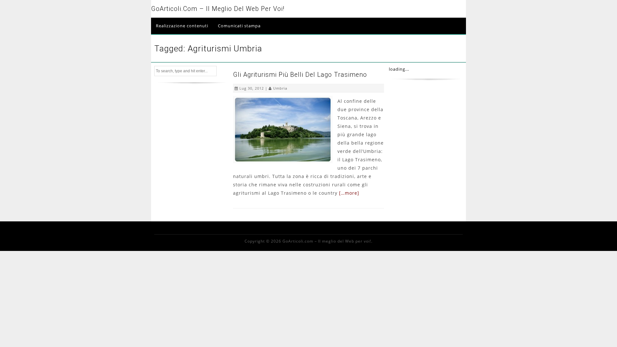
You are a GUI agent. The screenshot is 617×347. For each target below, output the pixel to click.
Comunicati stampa (239, 26)
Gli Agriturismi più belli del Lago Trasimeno (300, 74)
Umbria (280, 88)
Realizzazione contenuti (182, 26)
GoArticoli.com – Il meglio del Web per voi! (217, 9)
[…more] (349, 193)
